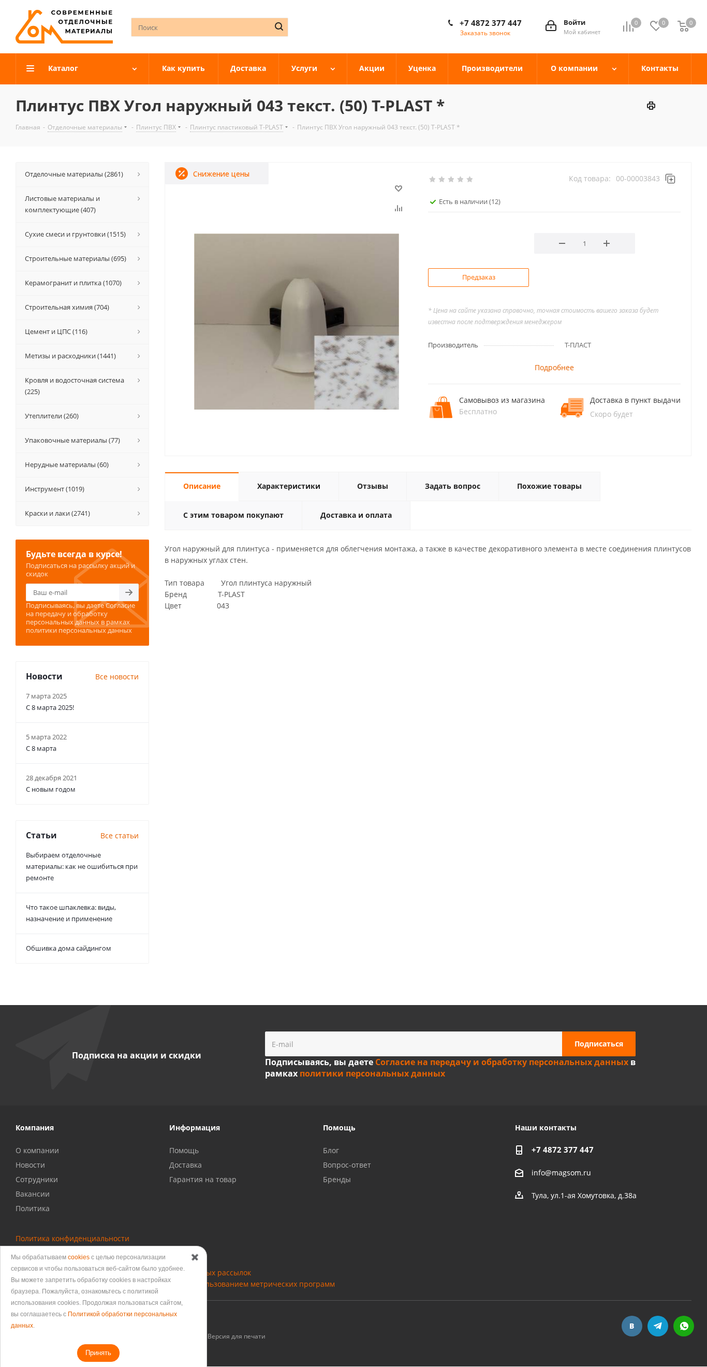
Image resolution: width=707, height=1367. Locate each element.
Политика (33, 1208)
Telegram (657, 1326)
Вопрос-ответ (347, 1165)
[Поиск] (279, 26)
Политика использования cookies (75, 1250)
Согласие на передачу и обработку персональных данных (80, 614)
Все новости (117, 676)
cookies (79, 1257)
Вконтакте (632, 1326)
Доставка (185, 1165)
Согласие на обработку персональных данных (98, 1261)
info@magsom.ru (561, 1172)
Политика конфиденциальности (72, 1238)
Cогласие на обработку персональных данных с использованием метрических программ (175, 1284)
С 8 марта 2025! (50, 707)
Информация (194, 1127)
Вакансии (33, 1194)
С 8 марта (41, 748)
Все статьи (119, 835)
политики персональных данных (79, 630)
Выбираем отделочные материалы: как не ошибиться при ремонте (82, 866)
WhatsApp (683, 1326)
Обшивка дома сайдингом (68, 948)
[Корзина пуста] (683, 26)
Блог (331, 1150)
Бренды (337, 1179)
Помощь (184, 1150)
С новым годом (51, 789)
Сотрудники (37, 1179)
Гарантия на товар (203, 1179)
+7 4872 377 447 (491, 23)
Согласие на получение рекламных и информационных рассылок (133, 1272)
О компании (37, 1150)
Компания (35, 1127)
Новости (30, 1165)
